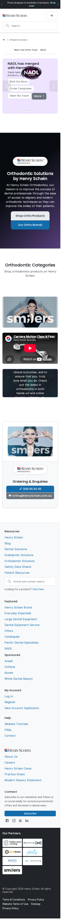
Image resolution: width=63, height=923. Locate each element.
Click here (38, 589)
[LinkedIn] (26, 820)
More (38, 96)
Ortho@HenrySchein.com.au (32, 496)
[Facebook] (7, 820)
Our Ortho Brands (30, 225)
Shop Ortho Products (30, 216)
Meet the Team (19, 95)
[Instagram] (13, 820)
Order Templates (21, 88)
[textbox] (30, 25)
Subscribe (30, 813)
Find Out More (18, 81)
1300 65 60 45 (32, 489)
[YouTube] (20, 820)
